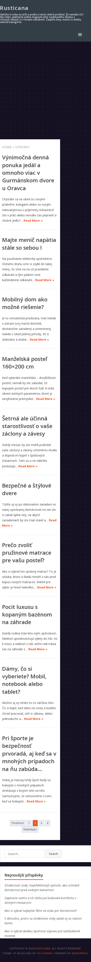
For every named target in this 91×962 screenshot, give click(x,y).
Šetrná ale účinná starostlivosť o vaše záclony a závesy (27, 426)
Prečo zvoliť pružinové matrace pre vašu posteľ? (26, 552)
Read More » (33, 220)
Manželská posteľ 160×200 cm (24, 362)
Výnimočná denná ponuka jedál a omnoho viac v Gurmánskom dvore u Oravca (28, 172)
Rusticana (14, 8)
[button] (81, 34)
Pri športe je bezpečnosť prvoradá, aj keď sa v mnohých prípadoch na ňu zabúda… (29, 753)
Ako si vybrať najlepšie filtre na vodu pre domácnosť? (40, 911)
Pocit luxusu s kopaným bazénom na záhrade (27, 614)
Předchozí (18, 823)
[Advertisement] (45, 89)
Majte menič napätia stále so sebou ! (29, 243)
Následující (30, 829)
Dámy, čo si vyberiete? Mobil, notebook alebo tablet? (24, 680)
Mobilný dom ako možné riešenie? (24, 303)
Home (7, 147)
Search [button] (53, 854)
